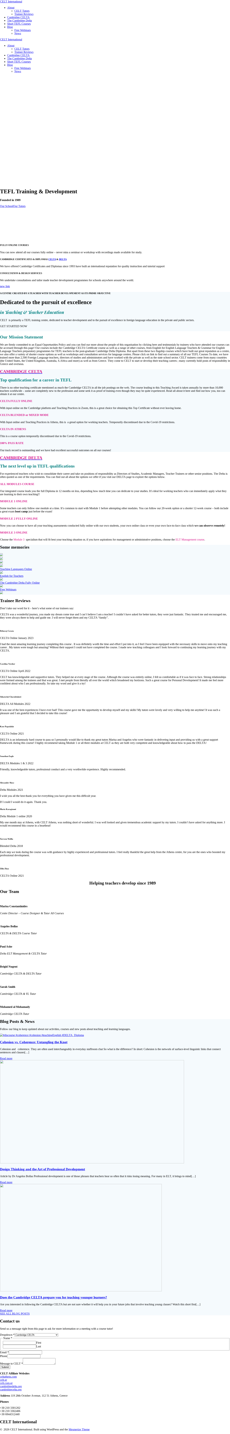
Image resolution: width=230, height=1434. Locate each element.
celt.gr (3, 1379)
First (38, 1342)
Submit (5, 1367)
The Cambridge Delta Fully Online (20, 582)
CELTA (52, 259)
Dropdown (7, 1334)
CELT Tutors (21, 10)
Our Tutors (19, 206)
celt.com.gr (6, 1383)
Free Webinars (22, 30)
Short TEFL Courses (19, 23)
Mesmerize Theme (79, 1429)
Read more (6, 1058)
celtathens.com (8, 1376)
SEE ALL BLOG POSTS (15, 1313)
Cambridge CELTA (18, 17)
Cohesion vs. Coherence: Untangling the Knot (33, 1042)
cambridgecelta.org (11, 1389)
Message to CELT (11, 1363)
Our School (6, 206)
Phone (3, 1356)
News (17, 33)
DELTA (63, 259)
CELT (11, 1)
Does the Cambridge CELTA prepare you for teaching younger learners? (53, 1297)
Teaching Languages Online (16, 569)
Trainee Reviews (23, 14)
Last (38, 1346)
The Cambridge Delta (19, 20)
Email (4, 1352)
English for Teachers (11, 575)
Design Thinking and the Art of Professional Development (42, 1169)
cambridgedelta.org (11, 1386)
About (10, 7)
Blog (10, 26)
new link (5, 286)
